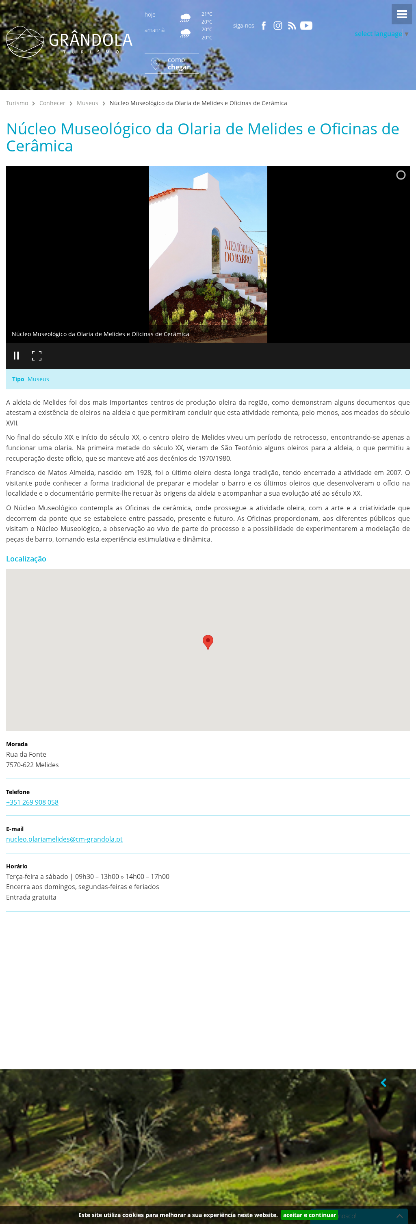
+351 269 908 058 (32, 802)
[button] (208, 642)
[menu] (402, 14)
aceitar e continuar (309, 1215)
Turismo (17, 103)
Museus (87, 103)
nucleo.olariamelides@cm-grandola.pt (64, 839)
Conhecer (52, 103)
